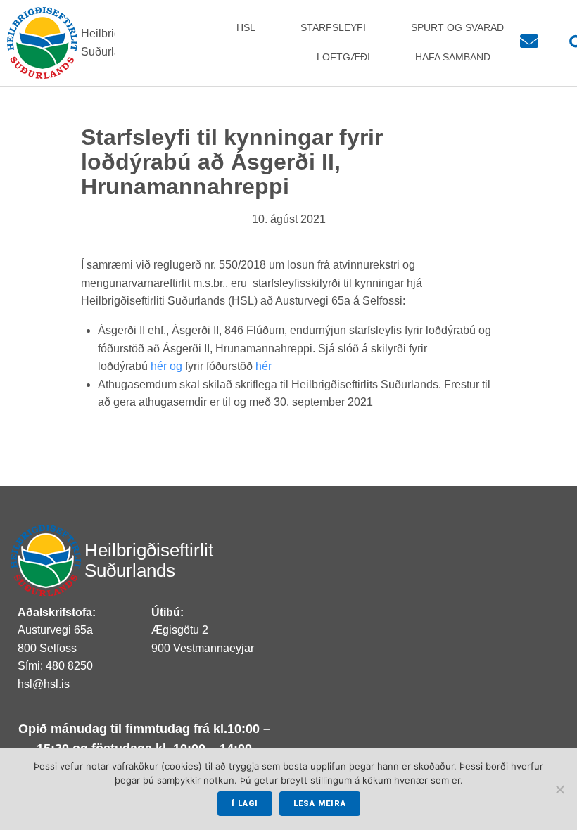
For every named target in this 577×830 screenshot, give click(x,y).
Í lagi (245, 803)
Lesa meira (319, 803)
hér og (168, 366)
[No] (559, 789)
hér (263, 366)
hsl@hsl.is (44, 684)
